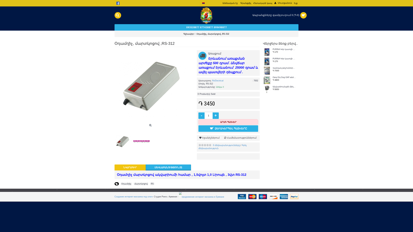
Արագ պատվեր (228, 122)
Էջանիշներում (211, 137)
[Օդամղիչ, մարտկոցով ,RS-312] (151, 86)
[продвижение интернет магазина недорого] (201, 196)
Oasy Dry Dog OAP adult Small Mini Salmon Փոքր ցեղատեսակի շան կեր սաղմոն (284, 77)
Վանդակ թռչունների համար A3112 (284, 68)
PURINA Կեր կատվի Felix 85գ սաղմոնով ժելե (284, 59)
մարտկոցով (141, 184)
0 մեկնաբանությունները (226, 145)
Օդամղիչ (126, 184)
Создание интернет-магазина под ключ (134, 196)
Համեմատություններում (242, 137)
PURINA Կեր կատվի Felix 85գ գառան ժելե (284, 49)
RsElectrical (217, 80)
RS (152, 184)
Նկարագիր (130, 167)
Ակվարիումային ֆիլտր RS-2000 (284, 87)
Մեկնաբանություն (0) (168, 167)
